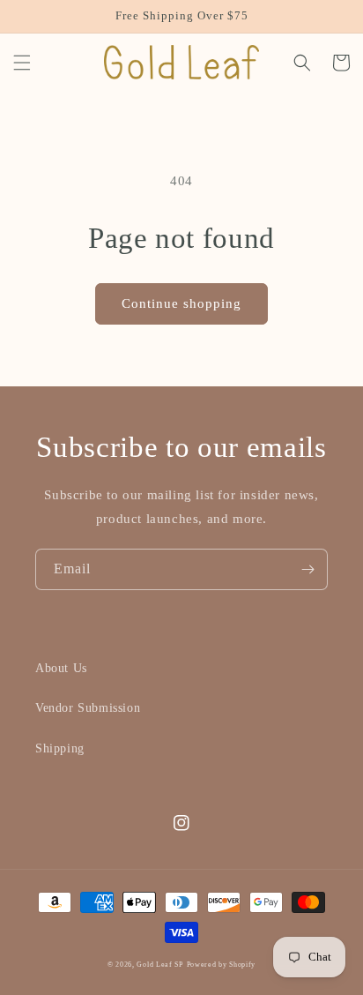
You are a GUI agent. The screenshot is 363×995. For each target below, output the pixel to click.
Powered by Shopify (221, 965)
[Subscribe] (307, 569)
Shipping (60, 748)
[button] (22, 62)
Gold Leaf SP (159, 965)
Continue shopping (181, 303)
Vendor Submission (87, 707)
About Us (61, 668)
